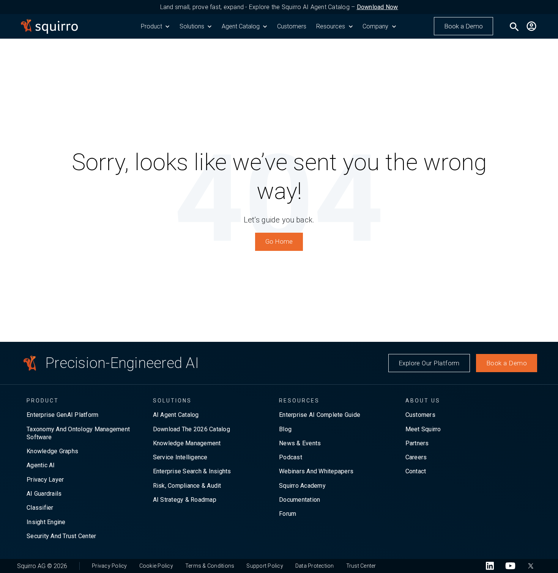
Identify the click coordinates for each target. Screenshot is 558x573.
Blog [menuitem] (285, 429)
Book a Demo (463, 26)
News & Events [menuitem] (300, 443)
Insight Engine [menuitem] (46, 522)
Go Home (279, 241)
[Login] (531, 26)
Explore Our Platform (429, 363)
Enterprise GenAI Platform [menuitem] (62, 414)
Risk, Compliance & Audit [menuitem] (187, 485)
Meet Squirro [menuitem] (423, 429)
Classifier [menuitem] (40, 507)
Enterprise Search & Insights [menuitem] (192, 471)
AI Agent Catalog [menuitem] (176, 414)
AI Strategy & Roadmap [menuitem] (184, 499)
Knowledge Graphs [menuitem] (52, 451)
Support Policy (264, 566)
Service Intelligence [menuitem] (180, 457)
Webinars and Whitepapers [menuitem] (316, 471)
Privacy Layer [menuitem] (45, 479)
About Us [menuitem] (422, 401)
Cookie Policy (156, 566)
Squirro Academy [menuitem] (302, 485)
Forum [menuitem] (287, 513)
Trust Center (361, 566)
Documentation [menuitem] (299, 499)
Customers (291, 26)
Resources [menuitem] (299, 401)
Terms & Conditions (210, 566)
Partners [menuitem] (417, 443)
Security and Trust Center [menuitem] (61, 536)
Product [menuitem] (43, 401)
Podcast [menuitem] (290, 457)
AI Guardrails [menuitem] (44, 493)
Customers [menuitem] (420, 414)
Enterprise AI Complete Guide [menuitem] (319, 414)
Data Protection (314, 566)
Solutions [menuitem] (172, 401)
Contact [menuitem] (415, 471)
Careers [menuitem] (416, 457)
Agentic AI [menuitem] (41, 465)
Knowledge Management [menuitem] (187, 443)
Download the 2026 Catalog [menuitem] (191, 429)
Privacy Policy (109, 566)
